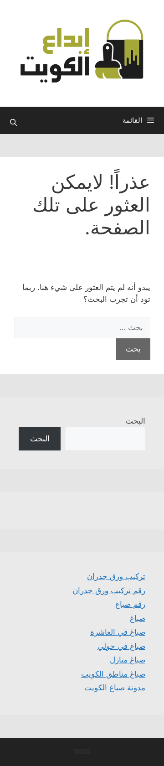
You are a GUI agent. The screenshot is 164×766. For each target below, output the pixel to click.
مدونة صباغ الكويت (114, 687)
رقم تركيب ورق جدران (108, 590)
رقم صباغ (130, 604)
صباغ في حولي (121, 646)
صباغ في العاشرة (117, 632)
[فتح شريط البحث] (13, 123)
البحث (135, 420)
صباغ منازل (127, 659)
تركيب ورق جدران (116, 576)
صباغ (137, 618)
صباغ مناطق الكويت (113, 673)
